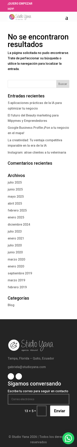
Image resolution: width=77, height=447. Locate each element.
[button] (68, 438)
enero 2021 (16, 238)
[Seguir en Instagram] (49, 3)
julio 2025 (15, 182)
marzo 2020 (16, 259)
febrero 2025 (17, 210)
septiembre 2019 (20, 273)
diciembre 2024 (19, 224)
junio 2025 (15, 189)
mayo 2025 (16, 196)
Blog (11, 305)
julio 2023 (15, 231)
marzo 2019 (16, 280)
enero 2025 (16, 217)
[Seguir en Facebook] (43, 3)
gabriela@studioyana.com (27, 367)
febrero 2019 (17, 287)
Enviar (59, 411)
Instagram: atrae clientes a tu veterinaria (37, 152)
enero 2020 (16, 266)
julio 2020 (15, 245)
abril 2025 (15, 203)
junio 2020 (15, 252)
